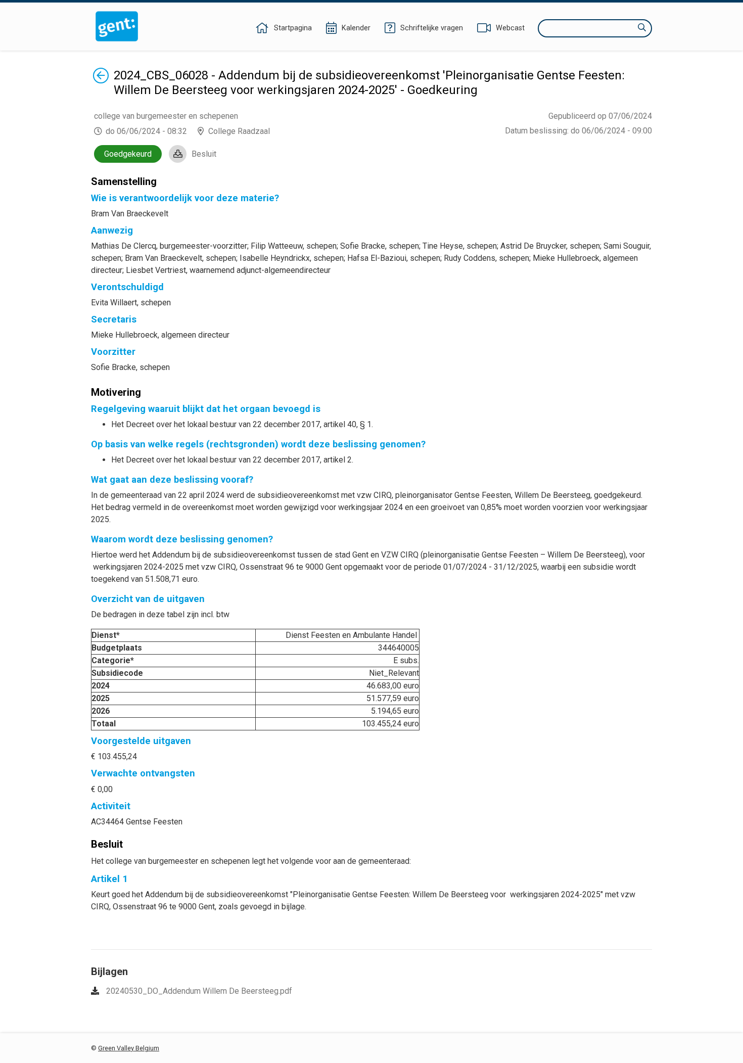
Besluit (204, 154)
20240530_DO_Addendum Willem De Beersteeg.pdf (199, 991)
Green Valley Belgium (128, 1048)
